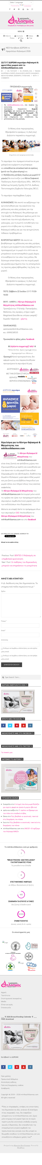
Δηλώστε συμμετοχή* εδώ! (22, 346)
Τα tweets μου (6, 752)
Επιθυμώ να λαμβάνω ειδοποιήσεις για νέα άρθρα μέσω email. (19, 657)
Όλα (30, 71)
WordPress (20, 1148)
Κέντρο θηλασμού (32, 73)
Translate (27, 6)
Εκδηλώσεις (20, 73)
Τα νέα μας (26, 76)
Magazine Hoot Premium (22, 1145)
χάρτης (24, 318)
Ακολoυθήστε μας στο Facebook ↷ (17, 733)
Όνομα (4, 621)
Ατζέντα (25, 71)
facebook (30, 339)
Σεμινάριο (18, 76)
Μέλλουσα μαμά (7, 76)
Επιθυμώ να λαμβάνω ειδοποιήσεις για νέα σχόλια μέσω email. (19, 650)
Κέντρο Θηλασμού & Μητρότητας (18, 490)
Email (3, 630)
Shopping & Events (8, 73)
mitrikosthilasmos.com (15, 105)
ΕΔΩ (17, 512)
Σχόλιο (3, 591)
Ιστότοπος (4, 640)
